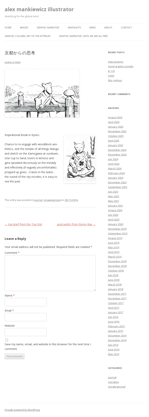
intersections (115, 61)
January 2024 (115, 177)
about (108, 27)
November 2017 (117, 298)
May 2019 (113, 247)
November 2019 (117, 229)
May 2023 (113, 196)
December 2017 (117, 294)
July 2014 (113, 345)
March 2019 (114, 256)
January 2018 (115, 289)
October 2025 (116, 136)
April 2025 (113, 140)
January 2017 (115, 312)
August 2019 (115, 238)
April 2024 (113, 164)
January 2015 (115, 331)
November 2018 (117, 266)
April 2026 (113, 122)
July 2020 (113, 215)
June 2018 (113, 280)
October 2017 (116, 303)
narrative (113, 382)
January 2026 (115, 126)
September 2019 (117, 233)
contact (126, 27)
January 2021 (115, 205)
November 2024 (117, 154)
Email (9, 310)
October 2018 (116, 270)
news (92, 27)
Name (10, 295)
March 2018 (114, 284)
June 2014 (113, 349)
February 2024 (116, 173)
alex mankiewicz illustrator (39, 9)
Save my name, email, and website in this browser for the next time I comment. (48, 346)
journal (38, 200)
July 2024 (113, 159)
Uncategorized (52, 200)
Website (10, 325)
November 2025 (117, 131)
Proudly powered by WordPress (22, 410)
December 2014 (117, 335)
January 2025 (115, 145)
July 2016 (113, 317)
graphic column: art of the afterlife (27, 36)
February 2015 (116, 326)
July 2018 (113, 275)
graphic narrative (48, 27)
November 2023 (117, 182)
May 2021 (113, 201)
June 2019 (113, 242)
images (24, 27)
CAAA (111, 75)
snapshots (74, 27)
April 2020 (113, 219)
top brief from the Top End (23, 224)
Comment (12, 253)
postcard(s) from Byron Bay (76, 224)
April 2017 (113, 307)
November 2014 (117, 340)
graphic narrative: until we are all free (83, 36)
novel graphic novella (120, 66)
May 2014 (113, 354)
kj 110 (111, 71)
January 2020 (115, 224)
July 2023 (113, 191)
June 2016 (113, 321)
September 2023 (117, 187)
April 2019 (113, 252)
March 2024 (114, 168)
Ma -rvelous (115, 80)
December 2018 (117, 261)
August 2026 (115, 117)
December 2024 (117, 150)
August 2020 (115, 210)
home (8, 27)
